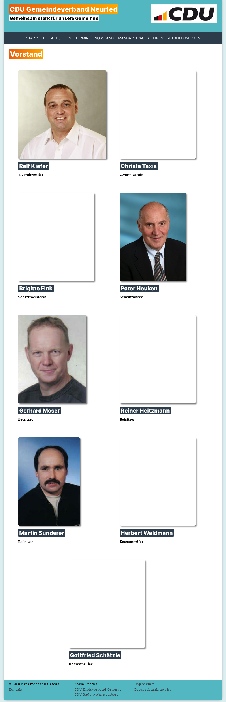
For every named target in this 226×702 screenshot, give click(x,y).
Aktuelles (61, 38)
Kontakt (16, 689)
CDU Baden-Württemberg (97, 694)
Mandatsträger (133, 38)
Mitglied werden (183, 38)
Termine (83, 38)
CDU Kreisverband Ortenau (98, 689)
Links (158, 38)
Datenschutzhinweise (153, 689)
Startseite (36, 38)
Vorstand (104, 38)
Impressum (144, 684)
